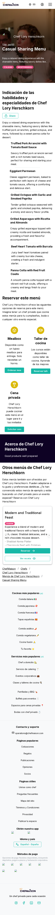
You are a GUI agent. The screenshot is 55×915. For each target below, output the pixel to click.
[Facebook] (24, 903)
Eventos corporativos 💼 (27, 676)
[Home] (10, 4)
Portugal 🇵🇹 (18, 849)
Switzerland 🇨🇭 (21, 849)
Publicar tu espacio (27, 821)
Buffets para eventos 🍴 (27, 698)
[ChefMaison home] (28, 890)
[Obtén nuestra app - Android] (36, 833)
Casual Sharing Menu (14, 580)
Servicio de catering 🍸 (27, 669)
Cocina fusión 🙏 (27, 642)
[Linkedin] (31, 903)
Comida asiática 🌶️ (27, 628)
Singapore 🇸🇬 (37, 849)
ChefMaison (9, 568)
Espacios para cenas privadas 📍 (27, 705)
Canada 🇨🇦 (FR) (25, 849)
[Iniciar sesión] (42, 4)
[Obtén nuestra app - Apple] (18, 833)
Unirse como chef (27, 787)
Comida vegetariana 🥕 (27, 635)
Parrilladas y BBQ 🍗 (27, 692)
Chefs (24, 568)
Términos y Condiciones (27, 807)
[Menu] (50, 4)
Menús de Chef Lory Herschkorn (20, 576)
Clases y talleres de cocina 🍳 (27, 682)
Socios (27, 773)
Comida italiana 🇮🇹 (27, 599)
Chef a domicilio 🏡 (27, 662)
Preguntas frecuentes (27, 794)
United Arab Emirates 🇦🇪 (29, 849)
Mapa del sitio (27, 801)
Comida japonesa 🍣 (28, 606)
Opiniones (27, 767)
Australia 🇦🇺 (32, 849)
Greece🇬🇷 (19, 849)
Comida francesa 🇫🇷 (27, 612)
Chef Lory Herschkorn (15, 572)
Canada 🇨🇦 (23, 849)
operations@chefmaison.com (29, 733)
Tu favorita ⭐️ (27, 649)
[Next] (49, 535)
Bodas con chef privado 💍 (27, 712)
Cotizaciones (27, 746)
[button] (10, 115)
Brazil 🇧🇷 (33, 849)
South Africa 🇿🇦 (27, 849)
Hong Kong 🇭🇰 (35, 849)
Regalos (28, 753)
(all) (41, 593)
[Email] (39, 903)
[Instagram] (16, 903)
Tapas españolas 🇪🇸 (27, 619)
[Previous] (6, 535)
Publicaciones (27, 760)
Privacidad (27, 814)
